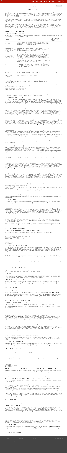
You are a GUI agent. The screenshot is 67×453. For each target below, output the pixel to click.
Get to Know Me (47, 2)
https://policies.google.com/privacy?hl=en (12, 167)
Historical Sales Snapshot (57, 2)
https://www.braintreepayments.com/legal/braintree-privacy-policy (49, 124)
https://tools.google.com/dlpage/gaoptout (12, 168)
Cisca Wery (32, 1)
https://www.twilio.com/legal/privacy (11, 213)
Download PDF (59, 5)
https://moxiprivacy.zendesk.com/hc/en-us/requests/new (15, 316)
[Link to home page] (5, 1)
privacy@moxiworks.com (55, 292)
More (64, 2)
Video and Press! (39, 2)
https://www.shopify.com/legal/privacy (32, 123)
